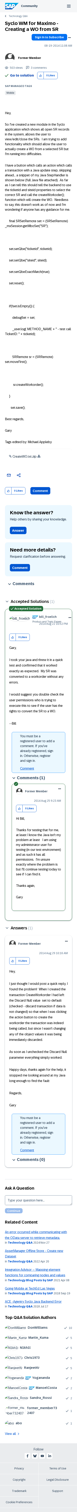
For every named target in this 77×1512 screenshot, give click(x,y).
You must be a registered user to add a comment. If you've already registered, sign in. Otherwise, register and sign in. (37, 748)
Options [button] (69, 37)
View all (10, 1433)
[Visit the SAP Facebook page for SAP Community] (27, 1456)
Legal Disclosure (58, 1479)
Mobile (10, 92)
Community (29, 6)
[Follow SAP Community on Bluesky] (35, 1456)
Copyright (19, 1479)
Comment (40, 491)
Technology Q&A (18, 16)
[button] (40, 75)
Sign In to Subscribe (49, 37)
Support (57, 1491)
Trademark (19, 1491)
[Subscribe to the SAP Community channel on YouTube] (42, 1456)
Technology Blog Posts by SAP (30, 1280)
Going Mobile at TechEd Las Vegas (30, 1288)
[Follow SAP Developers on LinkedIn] (49, 1456)
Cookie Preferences (19, 1502)
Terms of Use (57, 1468)
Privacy (19, 1468)
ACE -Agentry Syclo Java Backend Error (33, 1301)
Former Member (29, 58)
